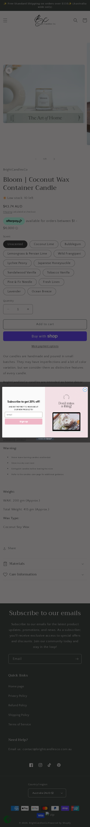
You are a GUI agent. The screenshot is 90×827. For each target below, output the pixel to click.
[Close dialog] (85, 389)
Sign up (23, 421)
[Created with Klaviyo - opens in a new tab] (45, 438)
